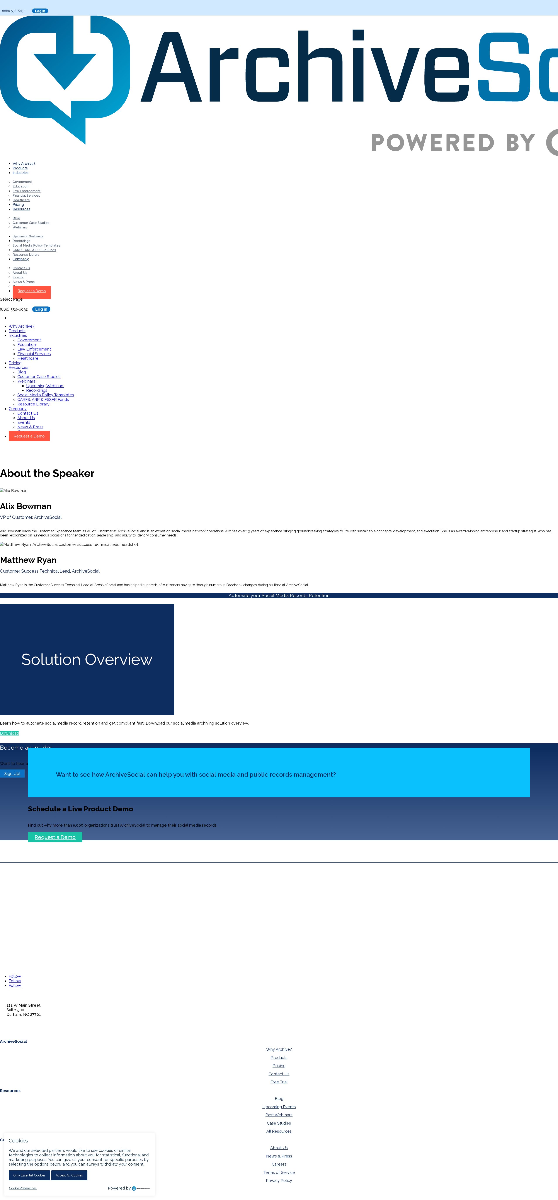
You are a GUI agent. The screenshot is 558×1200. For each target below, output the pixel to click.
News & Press (24, 282)
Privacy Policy (279, 1180)
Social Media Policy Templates (36, 245)
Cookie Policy (94, 1197)
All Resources (279, 1131)
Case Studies (279, 1123)
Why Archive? (21, 326)
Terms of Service (279, 1172)
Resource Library (26, 255)
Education (20, 186)
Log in (40, 11)
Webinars (20, 227)
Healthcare (21, 200)
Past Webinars (279, 1115)
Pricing (15, 363)
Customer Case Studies (31, 223)
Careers (279, 1164)
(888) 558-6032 (20, 1030)
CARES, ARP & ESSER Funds (34, 250)
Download (9, 733)
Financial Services (26, 195)
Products (17, 331)
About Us (20, 273)
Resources (21, 209)
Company (21, 259)
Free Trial (279, 1082)
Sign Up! (12, 773)
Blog (16, 218)
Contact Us (21, 268)
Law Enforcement (27, 191)
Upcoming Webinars (28, 236)
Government (22, 182)
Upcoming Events (279, 1107)
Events (18, 277)
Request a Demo (32, 291)
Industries (21, 173)
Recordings (21, 241)
